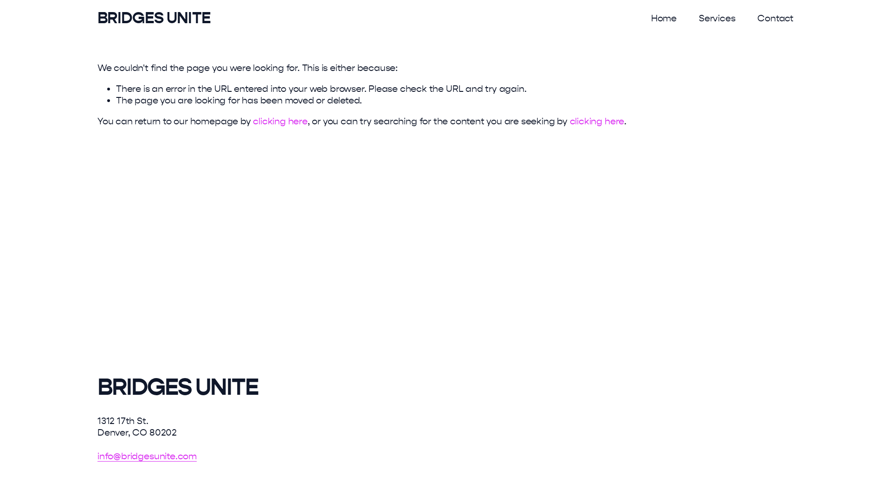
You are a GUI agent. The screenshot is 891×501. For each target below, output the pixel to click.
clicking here (280, 121)
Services (717, 18)
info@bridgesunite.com (147, 456)
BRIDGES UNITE (154, 17)
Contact (775, 18)
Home (664, 18)
